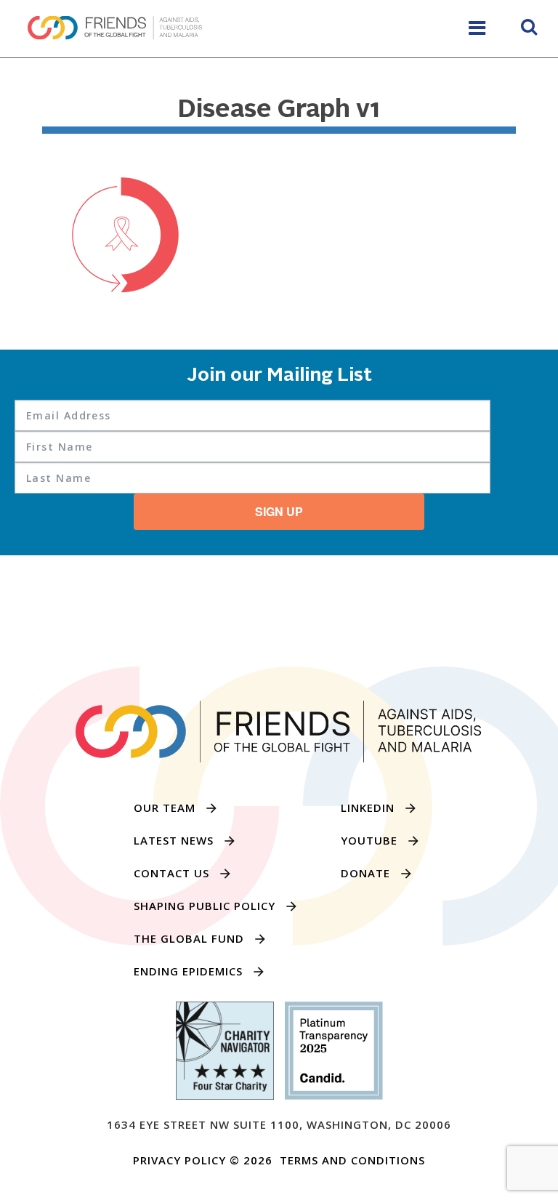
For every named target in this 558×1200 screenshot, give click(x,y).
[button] (529, 29)
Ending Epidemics (188, 971)
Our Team (164, 807)
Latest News (174, 840)
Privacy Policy (179, 1160)
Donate (365, 873)
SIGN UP (279, 511)
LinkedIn (368, 807)
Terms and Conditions (352, 1160)
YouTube (369, 840)
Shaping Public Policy (204, 905)
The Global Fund (189, 938)
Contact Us (171, 873)
